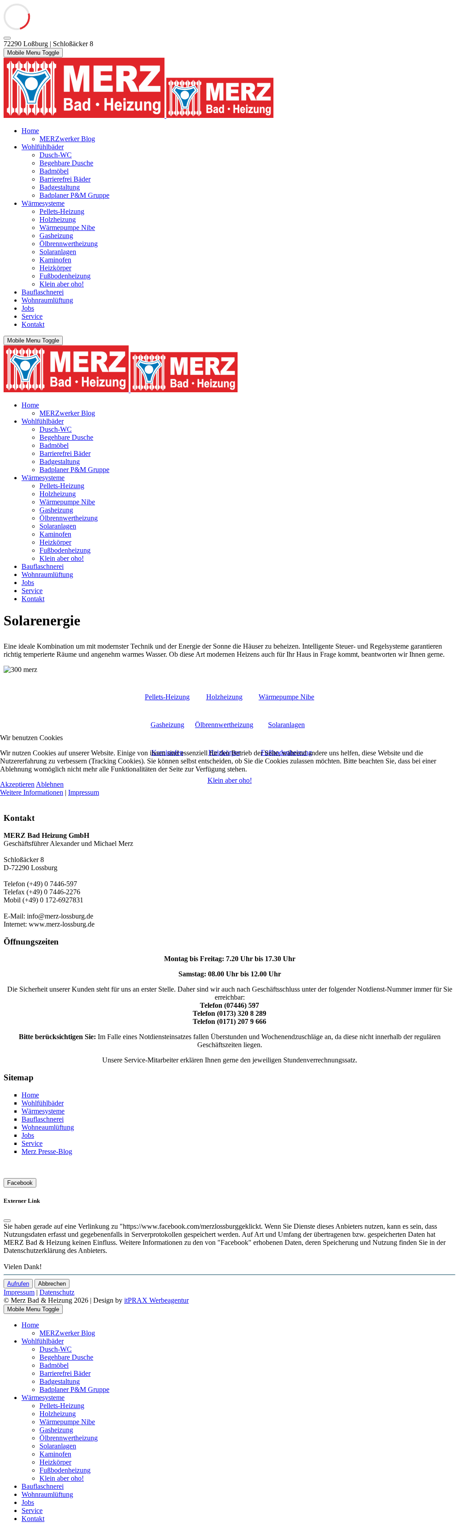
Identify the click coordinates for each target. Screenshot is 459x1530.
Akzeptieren (17, 784)
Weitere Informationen (31, 792)
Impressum (83, 792)
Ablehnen (50, 784)
